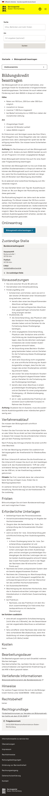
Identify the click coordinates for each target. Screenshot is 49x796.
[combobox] (24, 27)
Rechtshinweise (8, 754)
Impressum (6, 749)
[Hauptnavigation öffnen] (45, 9)
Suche (6, 22)
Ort (5, 33)
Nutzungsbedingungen (11, 760)
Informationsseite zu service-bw (15, 739)
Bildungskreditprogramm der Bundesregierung (23, 680)
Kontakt (5, 781)
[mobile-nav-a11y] (40, 9)
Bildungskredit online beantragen (20, 230)
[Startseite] (13, 9)
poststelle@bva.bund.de (12, 268)
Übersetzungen (8, 744)
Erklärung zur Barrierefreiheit (14, 765)
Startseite (6, 59)
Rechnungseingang (10, 770)
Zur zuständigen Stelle (14, 273)
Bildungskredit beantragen (25, 59)
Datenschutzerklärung (11, 776)
